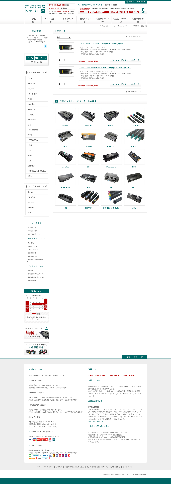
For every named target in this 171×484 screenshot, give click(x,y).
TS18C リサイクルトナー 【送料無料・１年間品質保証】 (101, 44)
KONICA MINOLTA (111, 208)
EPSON (88, 126)
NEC (65, 146)
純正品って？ (31, 227)
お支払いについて (33, 249)
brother (88, 146)
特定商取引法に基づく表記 (35, 274)
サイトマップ (127, 467)
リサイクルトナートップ (107, 26)
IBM (88, 187)
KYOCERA (65, 187)
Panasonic (111, 167)
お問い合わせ (31, 280)
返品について (31, 253)
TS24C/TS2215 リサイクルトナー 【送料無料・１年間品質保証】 (105, 68)
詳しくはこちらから (95, 421)
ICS (65, 208)
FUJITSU (111, 146)
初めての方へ (31, 243)
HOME (38, 467)
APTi (134, 187)
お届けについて (32, 246)
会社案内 (30, 270)
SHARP (88, 208)
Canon (65, 126)
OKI (88, 167)
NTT (134, 167)
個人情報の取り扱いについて (36, 277)
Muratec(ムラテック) (124, 26)
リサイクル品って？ (33, 234)
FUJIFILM (134, 126)
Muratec (65, 167)
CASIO (134, 146)
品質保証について (33, 256)
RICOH (111, 126)
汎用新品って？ (32, 231)
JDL (134, 208)
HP (111, 187)
